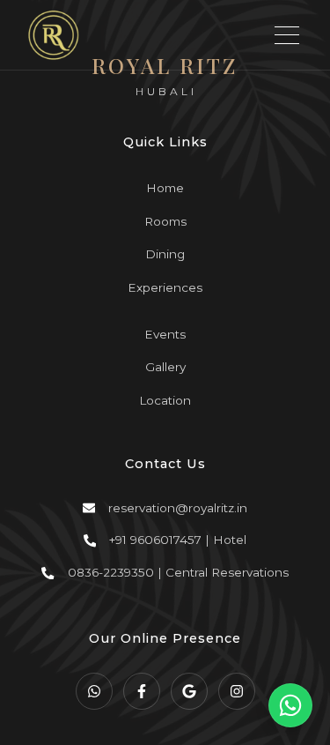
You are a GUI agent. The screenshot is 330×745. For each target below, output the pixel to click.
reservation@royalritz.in (177, 508)
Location (165, 400)
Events (165, 334)
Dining (165, 254)
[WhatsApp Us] (290, 705)
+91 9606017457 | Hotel (177, 540)
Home (165, 188)
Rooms (165, 221)
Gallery (165, 367)
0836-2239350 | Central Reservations (178, 572)
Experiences (165, 287)
